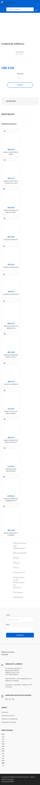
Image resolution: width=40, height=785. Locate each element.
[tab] (10, 101)
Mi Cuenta (4, 712)
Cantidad (20, 74)
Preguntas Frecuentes (8, 722)
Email (8, 615)
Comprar (20, 85)
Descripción (11, 101)
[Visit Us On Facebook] (20, 741)
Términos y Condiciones (9, 719)
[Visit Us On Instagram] (20, 758)
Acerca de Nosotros (8, 715)
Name (8, 624)
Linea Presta (19, 52)
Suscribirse (20, 635)
